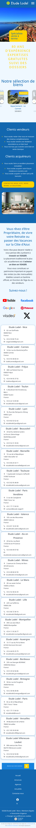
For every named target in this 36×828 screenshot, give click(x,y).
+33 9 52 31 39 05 (12, 443)
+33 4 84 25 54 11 (12, 463)
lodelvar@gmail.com (13, 381)
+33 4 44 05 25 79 (12, 651)
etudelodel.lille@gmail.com (16, 614)
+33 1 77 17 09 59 (12, 506)
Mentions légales (28, 811)
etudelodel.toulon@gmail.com (17, 403)
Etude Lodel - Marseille (18, 450)
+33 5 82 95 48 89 (12, 483)
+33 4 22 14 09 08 (12, 401)
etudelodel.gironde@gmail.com (17, 674)
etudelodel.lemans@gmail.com (17, 594)
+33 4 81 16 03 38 (12, 526)
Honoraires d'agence (19, 813)
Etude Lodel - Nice (18, 327)
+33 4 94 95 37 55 (12, 379)
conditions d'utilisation (12, 825)
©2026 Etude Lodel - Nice (11, 811)
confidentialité (30, 823)
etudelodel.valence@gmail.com (17, 529)
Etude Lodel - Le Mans (18, 580)
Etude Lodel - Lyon (18, 408)
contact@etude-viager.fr (15, 509)
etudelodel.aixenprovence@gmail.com (17, 555)
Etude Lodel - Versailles (18, 718)
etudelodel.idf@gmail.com (15, 733)
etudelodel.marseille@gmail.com (18, 465)
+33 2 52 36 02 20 (12, 592)
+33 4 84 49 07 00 (12, 550)
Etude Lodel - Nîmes (18, 560)
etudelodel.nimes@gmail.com (17, 575)
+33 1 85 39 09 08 (12, 730)
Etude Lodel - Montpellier (18, 619)
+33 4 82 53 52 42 (12, 421)
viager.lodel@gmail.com (14, 342)
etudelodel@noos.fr (13, 713)
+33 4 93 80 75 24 (12, 339)
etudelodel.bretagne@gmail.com (18, 693)
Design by (20, 818)
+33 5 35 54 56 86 (12, 671)
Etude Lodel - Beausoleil (18, 428)
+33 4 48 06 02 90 (12, 572)
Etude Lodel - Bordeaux (18, 659)
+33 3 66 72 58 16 (12, 612)
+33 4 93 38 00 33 (12, 359)
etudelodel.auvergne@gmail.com (18, 654)
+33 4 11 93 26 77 (12, 631)
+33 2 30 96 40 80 (12, 691)
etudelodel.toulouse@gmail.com (18, 485)
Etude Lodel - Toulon (18, 386)
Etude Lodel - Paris (18, 698)
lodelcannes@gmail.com (15, 361)
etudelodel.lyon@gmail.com (16, 423)
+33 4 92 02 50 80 (12, 754)
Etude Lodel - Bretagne (18, 678)
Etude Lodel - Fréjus (18, 366)
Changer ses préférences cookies (19, 816)
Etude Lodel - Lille (18, 599)
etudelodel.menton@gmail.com (17, 446)
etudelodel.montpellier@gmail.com (19, 634)
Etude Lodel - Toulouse (18, 470)
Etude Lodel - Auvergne (18, 639)
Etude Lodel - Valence (18, 514)
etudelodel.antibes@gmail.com (17, 757)
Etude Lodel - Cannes (18, 347)
